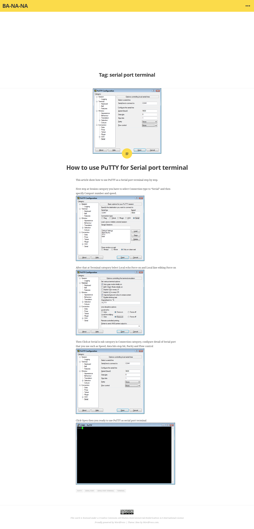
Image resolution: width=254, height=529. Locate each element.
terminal (121, 491)
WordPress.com (151, 522)
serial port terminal (105, 491)
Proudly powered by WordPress (110, 522)
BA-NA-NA (15, 5)
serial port (89, 491)
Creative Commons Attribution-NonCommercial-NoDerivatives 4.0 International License (141, 518)
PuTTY (79, 491)
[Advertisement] (127, 41)
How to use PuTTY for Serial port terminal (127, 167)
